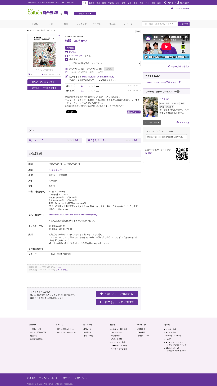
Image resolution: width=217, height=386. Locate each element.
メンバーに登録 (151, 122)
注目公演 (141, 329)
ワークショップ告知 (119, 349)
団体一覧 (87, 329)
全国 (85, 3)
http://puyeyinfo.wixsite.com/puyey (98, 77)
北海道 (91, 3)
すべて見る (184, 122)
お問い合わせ (81, 378)
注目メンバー (143, 336)
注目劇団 (141, 332)
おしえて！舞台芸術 (119, 329)
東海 (123, 3)
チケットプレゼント (173, 336)
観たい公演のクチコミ (66, 329)
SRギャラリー (75, 55)
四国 (141, 3)
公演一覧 (33, 336)
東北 (98, 3)
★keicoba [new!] (177, 349)
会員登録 (184, 2)
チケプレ (97, 24)
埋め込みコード (133, 112)
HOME (35, 24)
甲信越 (111, 3)
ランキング (81, 24)
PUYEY (72, 52)
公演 (51, 24)
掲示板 (113, 24)
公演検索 (184, 24)
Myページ (128, 24)
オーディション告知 (119, 346)
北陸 (118, 3)
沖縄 (153, 3)
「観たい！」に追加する (118, 293)
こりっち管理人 (62, 270)
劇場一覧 (87, 332)
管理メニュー (84, 14)
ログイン (171, 2)
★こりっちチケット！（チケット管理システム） (176, 343)
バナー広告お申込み (182, 8)
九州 (147, 3)
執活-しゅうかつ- (76, 40)
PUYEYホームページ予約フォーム (162, 82)
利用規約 (31, 378)
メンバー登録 (170, 329)
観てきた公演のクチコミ (67, 332)
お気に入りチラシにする (52, 74)
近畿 (129, 3)
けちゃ (58, 267)
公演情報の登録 (36, 339)
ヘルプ (168, 339)
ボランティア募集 (118, 342)
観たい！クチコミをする (43, 82)
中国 (135, 3)
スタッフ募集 (116, 339)
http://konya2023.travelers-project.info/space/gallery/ (73, 215)
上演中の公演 (35, 329)
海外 (159, 3)
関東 (104, 3)
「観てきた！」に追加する (118, 302)
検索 (66, 24)
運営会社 (67, 378)
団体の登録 (88, 336)
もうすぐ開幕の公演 (38, 332)
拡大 (150, 153)
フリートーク (116, 332)
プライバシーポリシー (49, 378)
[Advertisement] (108, 364)
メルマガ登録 (170, 332)
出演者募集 (115, 336)
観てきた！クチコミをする (44, 88)
